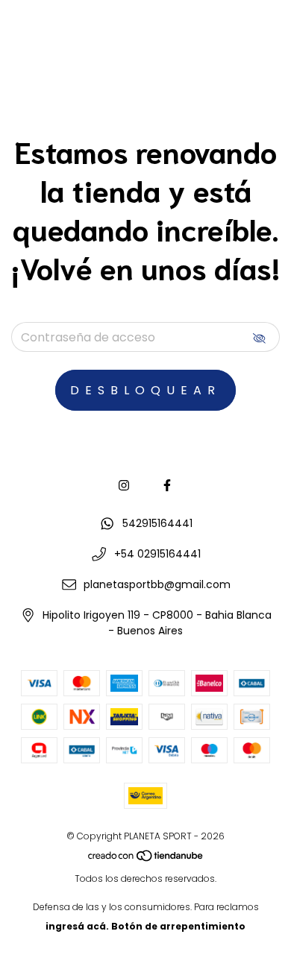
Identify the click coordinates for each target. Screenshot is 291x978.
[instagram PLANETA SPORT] (124, 485)
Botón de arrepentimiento (178, 926)
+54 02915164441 (157, 553)
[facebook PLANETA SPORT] (167, 485)
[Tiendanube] (146, 859)
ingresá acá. (77, 926)
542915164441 (157, 523)
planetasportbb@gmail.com (157, 584)
